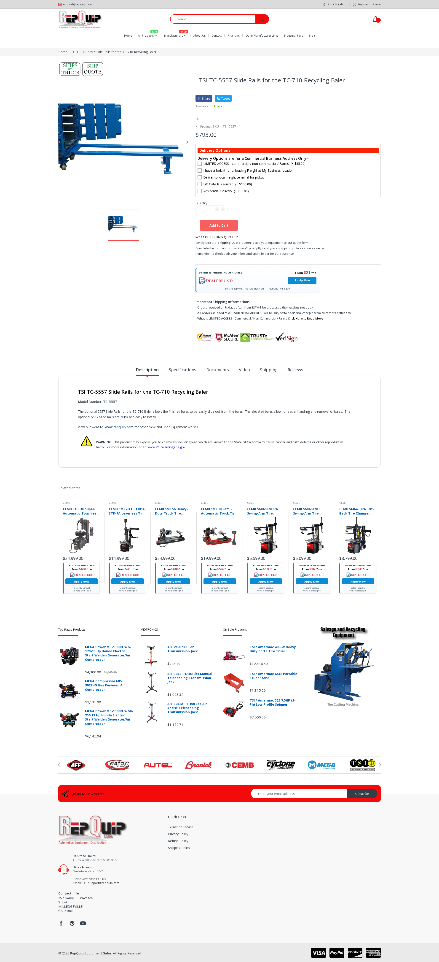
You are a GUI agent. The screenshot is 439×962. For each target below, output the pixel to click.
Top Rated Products (72, 629)
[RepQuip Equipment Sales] (80, 19)
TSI (197, 119)
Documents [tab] (217, 369)
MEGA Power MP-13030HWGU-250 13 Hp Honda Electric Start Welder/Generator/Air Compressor (109, 717)
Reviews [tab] (295, 369)
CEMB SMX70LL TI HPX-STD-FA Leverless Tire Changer (127, 511)
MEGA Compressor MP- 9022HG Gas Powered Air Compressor (105, 685)
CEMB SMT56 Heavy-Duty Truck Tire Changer (171, 511)
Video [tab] (244, 369)
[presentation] (59, 764)
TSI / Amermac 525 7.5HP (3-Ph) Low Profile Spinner (273, 702)
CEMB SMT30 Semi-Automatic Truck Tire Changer (219, 511)
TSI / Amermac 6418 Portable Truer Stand (273, 676)
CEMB (66, 503)
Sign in (376, 4)
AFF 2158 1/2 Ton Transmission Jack (182, 649)
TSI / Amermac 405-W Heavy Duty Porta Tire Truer (273, 649)
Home (62, 52)
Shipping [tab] (269, 369)
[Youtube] (83, 925)
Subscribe (362, 793)
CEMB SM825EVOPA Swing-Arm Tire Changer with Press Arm (263, 511)
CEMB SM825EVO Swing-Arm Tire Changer (306, 511)
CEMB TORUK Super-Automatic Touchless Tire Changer (80, 511)
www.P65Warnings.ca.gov (166, 447)
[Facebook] (61, 925)
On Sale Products (235, 629)
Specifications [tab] (182, 369)
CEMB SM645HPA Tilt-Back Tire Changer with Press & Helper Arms (356, 511)
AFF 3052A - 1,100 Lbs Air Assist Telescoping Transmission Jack (187, 708)
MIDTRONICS (149, 629)
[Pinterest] (72, 925)
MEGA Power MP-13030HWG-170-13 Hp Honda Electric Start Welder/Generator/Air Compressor (108, 653)
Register (363, 4)
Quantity (201, 203)
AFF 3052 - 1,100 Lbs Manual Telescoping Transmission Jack (189, 678)
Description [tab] (147, 369)
